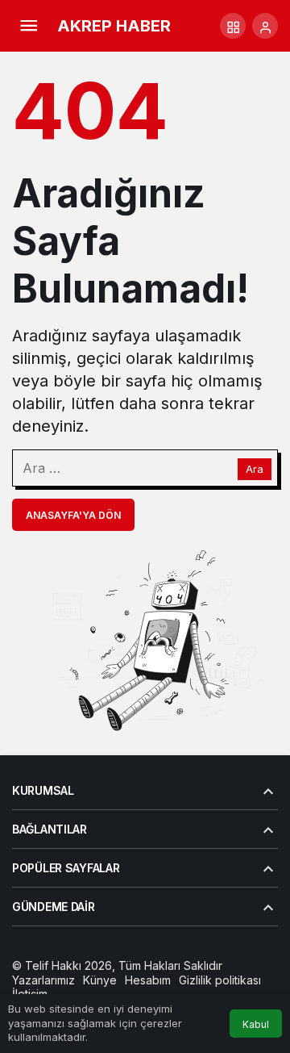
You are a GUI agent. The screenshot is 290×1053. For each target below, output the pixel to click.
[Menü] (28, 26)
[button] (233, 26)
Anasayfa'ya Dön (73, 515)
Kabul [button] (255, 1024)
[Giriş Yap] (265, 26)
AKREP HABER (114, 26)
